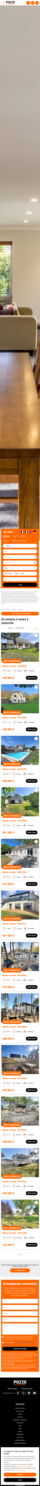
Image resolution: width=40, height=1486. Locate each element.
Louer (20, 1426)
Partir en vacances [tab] (19, 541)
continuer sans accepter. (18, 1470)
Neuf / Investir (20, 1411)
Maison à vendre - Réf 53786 (14, 872)
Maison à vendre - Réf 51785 (14, 1233)
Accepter (20, 1474)
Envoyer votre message (20, 1349)
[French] (23, 531)
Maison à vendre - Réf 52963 (14, 1078)
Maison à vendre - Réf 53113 (14, 924)
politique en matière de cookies (23, 1466)
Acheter (20, 1414)
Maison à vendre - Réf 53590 (14, 666)
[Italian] (27, 531)
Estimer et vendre (20, 1408)
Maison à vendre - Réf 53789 (14, 769)
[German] (35, 531)
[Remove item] (5, 545)
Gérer (20, 1428)
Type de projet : (8, 573)
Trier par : (10, 628)
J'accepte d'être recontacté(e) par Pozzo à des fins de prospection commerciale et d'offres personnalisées (18, 1338)
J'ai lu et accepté (19, 1343)
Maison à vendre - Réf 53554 (14, 1027)
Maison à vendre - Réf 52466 (14, 1130)
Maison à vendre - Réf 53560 (14, 717)
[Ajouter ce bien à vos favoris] (36, 635)
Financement (20, 1423)
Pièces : (6, 568)
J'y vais (20, 585)
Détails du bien (31, 678)
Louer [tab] (15, 536)
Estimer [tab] (6, 541)
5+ (35, 568)
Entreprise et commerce (20, 1420)
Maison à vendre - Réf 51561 (14, 1181)
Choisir (20, 1480)
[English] (31, 531)
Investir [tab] (22, 536)
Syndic (20, 1431)
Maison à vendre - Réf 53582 (14, 820)
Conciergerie (20, 1434)
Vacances (20, 1417)
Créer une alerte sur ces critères (21, 613)
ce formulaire (31, 1369)
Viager (16, 573)
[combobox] (20, 546)
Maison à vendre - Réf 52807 (14, 975)
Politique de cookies (26, 1388)
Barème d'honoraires (20, 1443)
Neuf (22, 573)
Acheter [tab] (6, 536)
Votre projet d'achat (20, 1270)
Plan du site (20, 1437)
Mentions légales (12, 1388)
